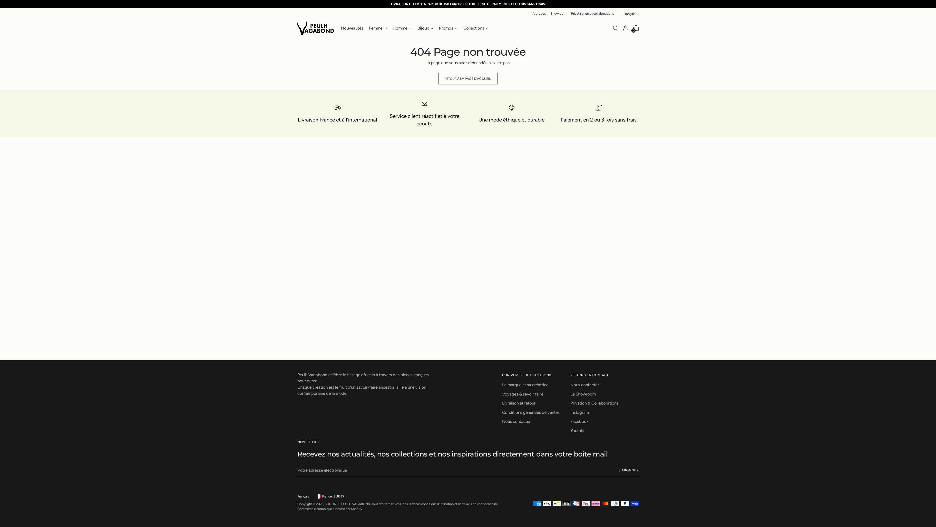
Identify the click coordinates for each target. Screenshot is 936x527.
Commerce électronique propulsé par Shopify (329, 509)
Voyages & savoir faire (522, 394)
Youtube (577, 430)
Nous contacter (516, 421)
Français (629, 14)
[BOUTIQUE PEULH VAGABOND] (315, 28)
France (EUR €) (333, 496)
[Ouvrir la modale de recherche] (615, 28)
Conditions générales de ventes (531, 412)
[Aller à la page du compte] (626, 28)
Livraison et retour (519, 403)
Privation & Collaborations (594, 403)
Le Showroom (583, 394)
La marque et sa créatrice (525, 384)
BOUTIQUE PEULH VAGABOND (347, 504)
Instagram (579, 412)
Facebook (579, 421)
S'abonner (628, 470)
